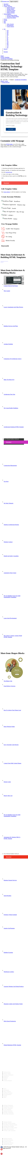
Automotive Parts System (10, 572)
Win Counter (7, 290)
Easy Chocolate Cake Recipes (11, 744)
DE (8, 32)
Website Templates (11, 7)
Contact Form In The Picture (11, 285)
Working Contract (8, 542)
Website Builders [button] (7, 14)
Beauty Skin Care (8, 795)
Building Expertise (8, 952)
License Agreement (8, 1074)
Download (6, 4)
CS (7, 46)
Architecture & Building (21, 79)
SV (7, 47)
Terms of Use (7, 1072)
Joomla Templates (11, 11)
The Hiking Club (8, 681)
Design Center (7, 781)
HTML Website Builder (12, 15)
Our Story (6, 481)
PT (7, 40)
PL (7, 39)
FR (7, 34)
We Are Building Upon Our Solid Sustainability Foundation (12, 596)
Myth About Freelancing (10, 1021)
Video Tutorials (10, 24)
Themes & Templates (9, 1101)
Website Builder (8, 1122)
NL (8, 33)
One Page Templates (9, 1113)
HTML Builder (9, 144)
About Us (6, 1076)
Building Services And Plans (11, 326)
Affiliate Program (8, 1093)
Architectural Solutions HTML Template (14, 427)
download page (9, 172)
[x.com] (1, 1152)
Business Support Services (10, 880)
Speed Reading (7, 895)
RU (8, 43)
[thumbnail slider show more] (1, 262)
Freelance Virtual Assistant (10, 914)
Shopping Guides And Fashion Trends (13, 1004)
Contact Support (10, 26)
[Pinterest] (1, 1154)
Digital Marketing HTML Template (12, 1045)
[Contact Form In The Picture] (14, 284)
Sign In (5, 49)
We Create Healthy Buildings (11, 408)
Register (6, 51)
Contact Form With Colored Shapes (12, 763)
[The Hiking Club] (14, 679)
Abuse (5, 1079)
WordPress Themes (11, 10)
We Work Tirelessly (8, 503)
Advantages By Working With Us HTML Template (12, 837)
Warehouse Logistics (9, 971)
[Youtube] (1, 1150)
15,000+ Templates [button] (8, 6)
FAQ (5, 1088)
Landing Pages (7, 1141)
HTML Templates (11, 12)
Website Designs (10, 9)
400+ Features (7, 5)
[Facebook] (1, 1147)
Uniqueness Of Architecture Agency (13, 358)
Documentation (10, 25)
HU (8, 44)
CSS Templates (7, 1109)
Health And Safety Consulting (11, 556)
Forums (5, 20)
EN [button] (4, 29)
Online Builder (7, 192)
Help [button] (5, 22)
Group (6, 81)
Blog (5, 21)
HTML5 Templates (8, 1112)
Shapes (2, 81)
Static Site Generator (9, 1129)
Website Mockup (8, 1144)
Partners (6, 1077)
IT (7, 36)
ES (7, 37)
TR (7, 42)
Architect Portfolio (8, 344)
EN (8, 30)
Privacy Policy (7, 1073)
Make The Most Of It (9, 379)
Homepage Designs (8, 1142)
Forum (5, 1095)
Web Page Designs (8, 1140)
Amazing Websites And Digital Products (14, 986)
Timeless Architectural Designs (11, 524)
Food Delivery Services (9, 686)
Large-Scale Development (10, 618)
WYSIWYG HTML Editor (10, 1127)
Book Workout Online (9, 726)
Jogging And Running (9, 928)
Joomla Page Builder (11, 17)
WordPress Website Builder (13, 16)
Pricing (5, 19)
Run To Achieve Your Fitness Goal (12, 710)
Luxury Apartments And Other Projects (13, 307)
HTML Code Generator (9, 1130)
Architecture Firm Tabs (9, 394)
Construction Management (10, 465)
